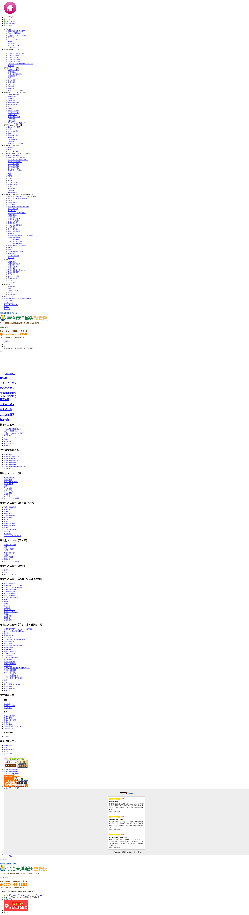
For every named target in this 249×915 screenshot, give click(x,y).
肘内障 (10, 200)
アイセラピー (12, 43)
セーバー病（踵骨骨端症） (17, 213)
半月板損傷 (12, 254)
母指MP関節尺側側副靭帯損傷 (18, 207)
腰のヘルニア (12, 84)
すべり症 (11, 88)
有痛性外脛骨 (12, 215)
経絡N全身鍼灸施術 (14, 33)
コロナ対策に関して (11, 305)
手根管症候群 (12, 223)
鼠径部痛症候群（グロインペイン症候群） (22, 196)
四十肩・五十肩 (13, 113)
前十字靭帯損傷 (13, 166)
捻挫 (9, 172)
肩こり (10, 106)
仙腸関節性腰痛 (13, 70)
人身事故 (11, 66)
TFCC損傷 (11, 205)
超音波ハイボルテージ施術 (17, 35)
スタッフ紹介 (8, 301)
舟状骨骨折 (12, 217)
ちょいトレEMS (13, 45)
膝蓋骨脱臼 (12, 233)
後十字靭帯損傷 (14, 168)
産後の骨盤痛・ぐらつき (16, 270)
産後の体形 (12, 262)
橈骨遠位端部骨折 (14, 219)
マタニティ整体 (13, 276)
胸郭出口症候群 (13, 111)
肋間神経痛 (12, 121)
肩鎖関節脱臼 (12, 104)
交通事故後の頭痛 (14, 62)
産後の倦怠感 (12, 278)
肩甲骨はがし (12, 37)
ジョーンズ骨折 (13, 221)
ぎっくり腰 (12, 294)
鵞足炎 (10, 186)
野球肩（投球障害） (15, 162)
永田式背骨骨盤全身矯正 (16, 31)
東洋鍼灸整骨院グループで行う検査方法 (18, 298)
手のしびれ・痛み (14, 117)
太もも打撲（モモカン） (16, 170)
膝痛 (9, 249)
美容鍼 (10, 41)
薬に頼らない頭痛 (14, 127)
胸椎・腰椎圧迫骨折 (15, 74)
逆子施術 (11, 274)
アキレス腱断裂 (13, 156)
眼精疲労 (11, 137)
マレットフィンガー (15, 241)
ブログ (6, 307)
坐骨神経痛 (12, 82)
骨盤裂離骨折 (12, 76)
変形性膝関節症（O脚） (16, 252)
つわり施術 (12, 282)
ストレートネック (14, 151)
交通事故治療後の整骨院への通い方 (20, 64)
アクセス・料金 (8, 383)
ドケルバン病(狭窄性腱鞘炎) (17, 198)
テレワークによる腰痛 (15, 90)
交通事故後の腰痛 (14, 60)
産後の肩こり (12, 266)
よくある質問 (8, 303)
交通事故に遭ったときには (17, 53)
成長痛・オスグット (15, 184)
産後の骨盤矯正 (13, 272)
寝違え (10, 109)
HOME (6, 341)
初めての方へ (8, 296)
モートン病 (12, 211)
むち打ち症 (12, 51)
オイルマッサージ (14, 39)
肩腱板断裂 (12, 96)
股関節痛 (11, 190)
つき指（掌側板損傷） (15, 243)
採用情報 (7, 309)
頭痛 (9, 129)
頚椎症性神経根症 (14, 94)
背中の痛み (12, 119)
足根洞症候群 (12, 192)
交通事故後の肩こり (15, 57)
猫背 (9, 149)
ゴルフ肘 (11, 178)
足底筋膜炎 (12, 188)
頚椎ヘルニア (12, 115)
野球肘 (10, 176)
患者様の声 (6, 409)
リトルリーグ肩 (13, 164)
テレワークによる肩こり (16, 123)
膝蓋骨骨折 (12, 227)
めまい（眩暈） (13, 131)
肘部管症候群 (12, 202)
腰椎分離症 (12, 72)
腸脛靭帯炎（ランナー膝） (17, 158)
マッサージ (12, 47)
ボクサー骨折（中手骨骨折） (18, 245)
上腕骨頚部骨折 (13, 102)
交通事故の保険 (13, 55)
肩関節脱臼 (12, 100)
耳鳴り (10, 133)
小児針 (10, 280)
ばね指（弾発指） (14, 239)
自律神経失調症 (13, 135)
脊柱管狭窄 (12, 86)
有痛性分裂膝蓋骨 (14, 231)
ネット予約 (8, 856)
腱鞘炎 (10, 247)
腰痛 (9, 78)
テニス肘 (11, 180)
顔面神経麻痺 (12, 139)
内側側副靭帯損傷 (14, 237)
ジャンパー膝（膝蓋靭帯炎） (18, 160)
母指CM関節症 (13, 209)
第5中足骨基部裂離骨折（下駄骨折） (20, 235)
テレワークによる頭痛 (15, 143)
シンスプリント (13, 182)
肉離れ (10, 174)
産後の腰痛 (12, 268)
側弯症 (10, 147)
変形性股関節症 (13, 229)
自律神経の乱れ (13, 290)
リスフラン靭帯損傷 (15, 225)
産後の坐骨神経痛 (14, 264)
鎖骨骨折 (11, 98)
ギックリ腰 (12, 80)
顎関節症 (11, 141)
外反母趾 (11, 258)
